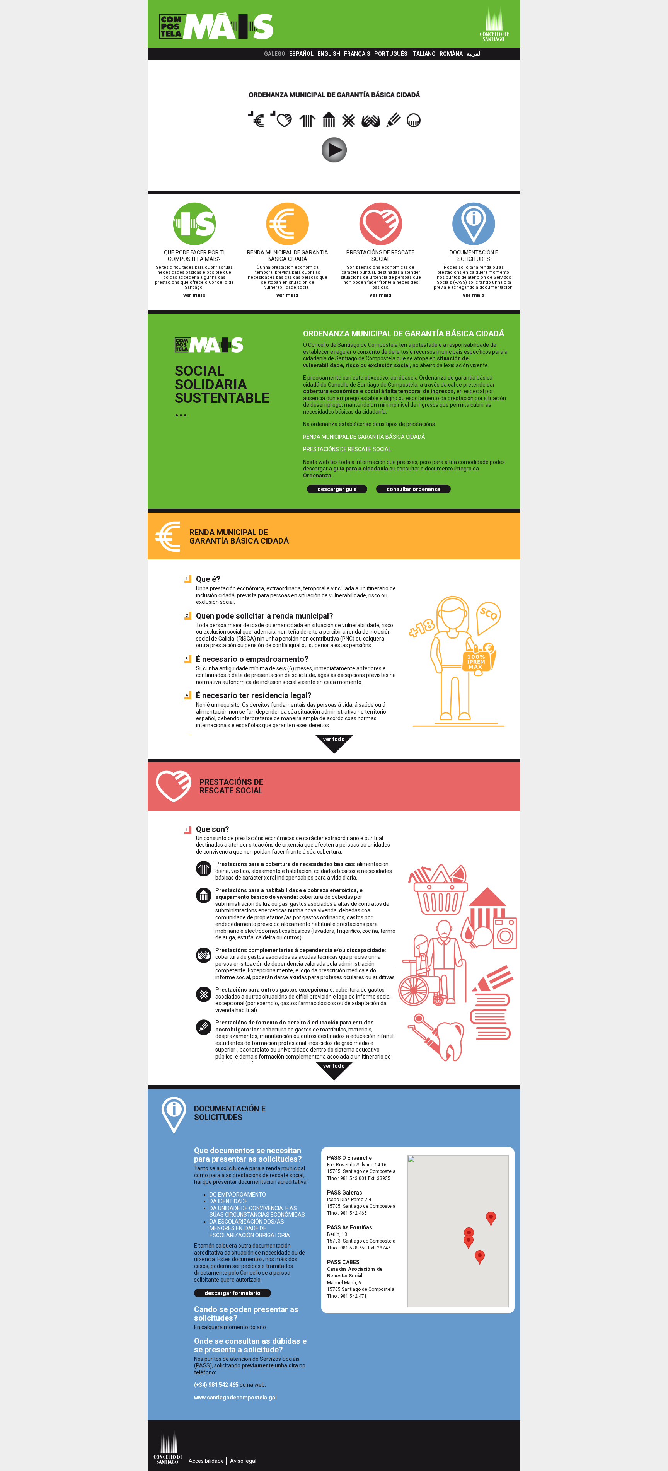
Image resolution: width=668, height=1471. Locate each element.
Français (357, 54)
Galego (274, 54)
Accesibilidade (206, 1461)
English (328, 54)
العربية (474, 54)
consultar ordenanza (413, 489)
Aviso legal (243, 1461)
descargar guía (337, 489)
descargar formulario (232, 1293)
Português (390, 54)
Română (451, 54)
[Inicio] (243, 26)
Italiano (423, 54)
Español (301, 54)
